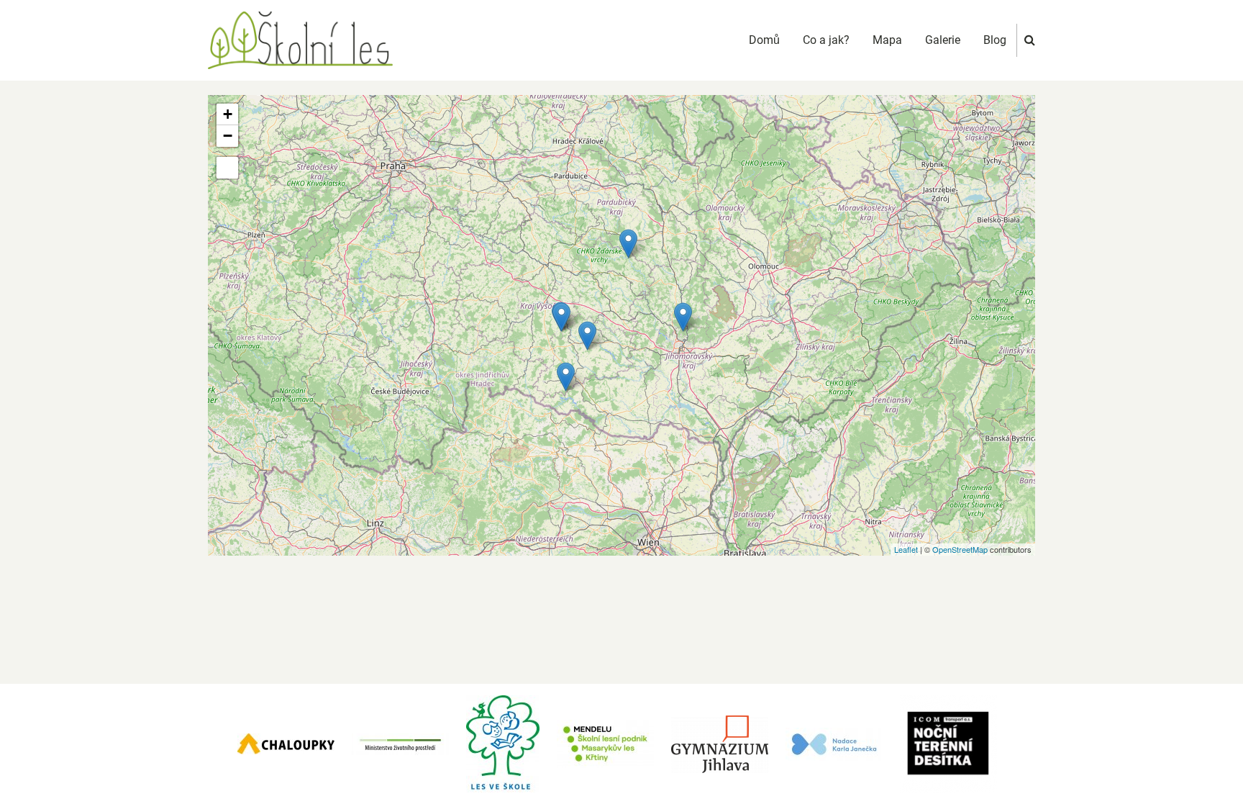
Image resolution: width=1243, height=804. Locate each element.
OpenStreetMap (960, 549)
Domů (764, 40)
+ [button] (227, 114)
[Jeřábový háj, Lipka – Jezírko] (683, 317)
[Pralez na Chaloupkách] (561, 317)
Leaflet (906, 549)
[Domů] (300, 39)
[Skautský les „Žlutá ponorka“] (587, 336)
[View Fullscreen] (227, 168)
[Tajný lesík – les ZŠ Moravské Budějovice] (566, 377)
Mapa (887, 40)
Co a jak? (826, 40)
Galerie (942, 40)
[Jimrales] (628, 243)
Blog (994, 40)
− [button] (227, 136)
